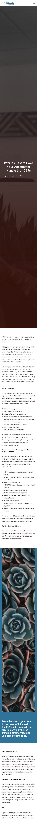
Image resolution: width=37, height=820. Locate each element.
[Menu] (33, 3)
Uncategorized (18, 157)
